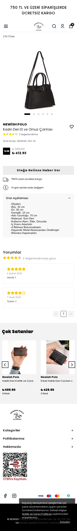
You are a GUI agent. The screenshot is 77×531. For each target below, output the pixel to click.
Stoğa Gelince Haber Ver (38, 170)
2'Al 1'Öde (9, 36)
